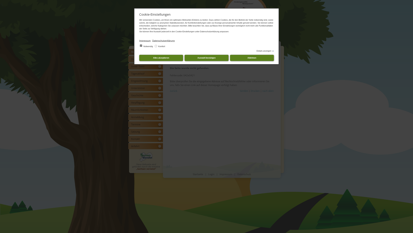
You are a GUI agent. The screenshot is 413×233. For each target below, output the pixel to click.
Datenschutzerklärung (163, 40)
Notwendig (148, 46)
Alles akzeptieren (161, 58)
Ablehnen (251, 58)
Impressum (145, 40)
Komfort (161, 46)
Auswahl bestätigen (206, 58)
